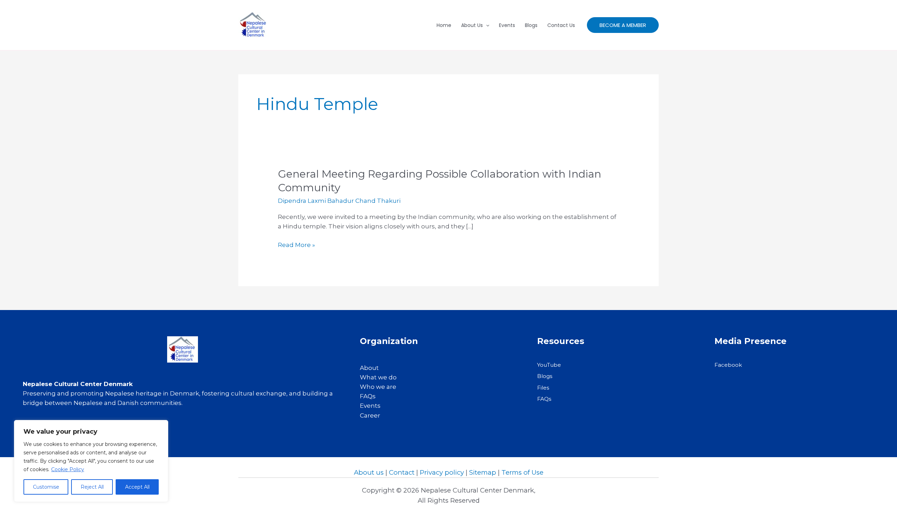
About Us (472, 25)
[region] (91, 461)
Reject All (92, 487)
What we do (378, 377)
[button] (623, 25)
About (369, 367)
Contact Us (561, 25)
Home (444, 25)
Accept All (137, 487)
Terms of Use (522, 472)
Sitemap (482, 472)
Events (507, 25)
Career (370, 415)
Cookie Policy (67, 469)
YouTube (549, 365)
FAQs (368, 396)
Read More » (296, 245)
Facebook (728, 365)
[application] (486, 25)
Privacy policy (442, 472)
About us (369, 472)
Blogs (531, 25)
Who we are (378, 386)
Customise (46, 487)
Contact (402, 472)
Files (543, 387)
